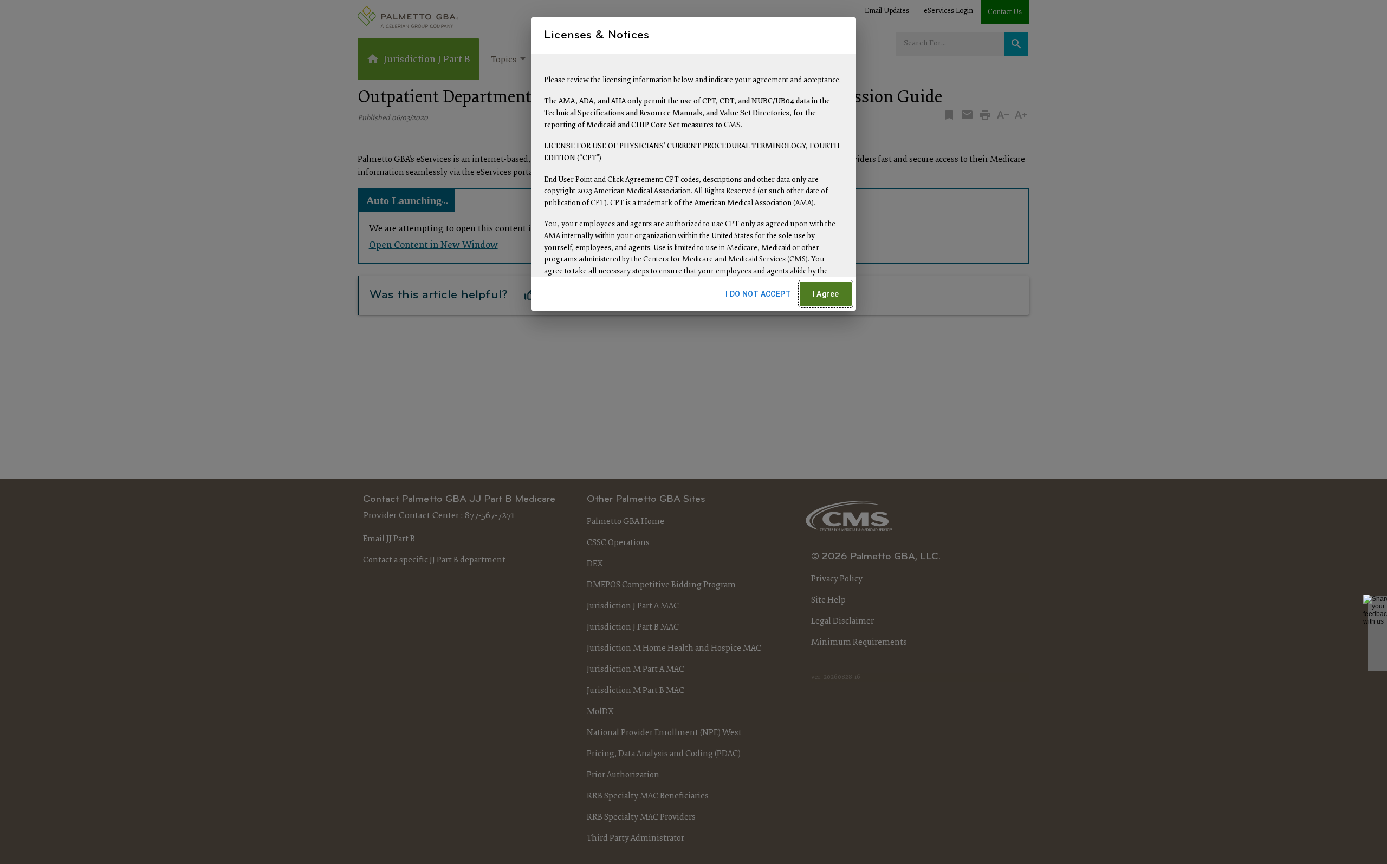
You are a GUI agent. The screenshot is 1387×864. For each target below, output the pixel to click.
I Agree (826, 294)
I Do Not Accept (758, 294)
